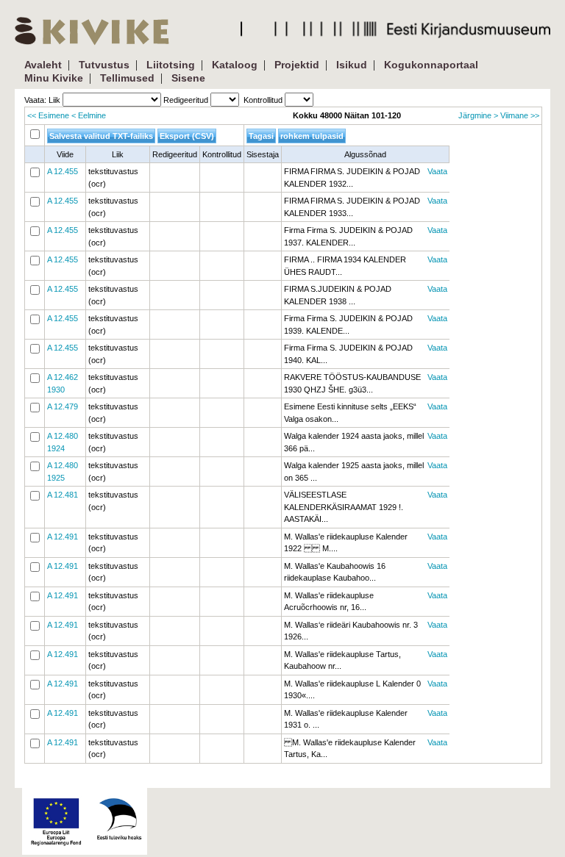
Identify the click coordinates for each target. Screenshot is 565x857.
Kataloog (234, 65)
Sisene (188, 78)
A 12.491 (62, 536)
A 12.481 (62, 494)
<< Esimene (48, 115)
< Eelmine (88, 115)
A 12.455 (62, 171)
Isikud (351, 65)
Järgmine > (478, 115)
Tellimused (127, 78)
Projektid (296, 65)
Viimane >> (519, 115)
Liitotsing (170, 65)
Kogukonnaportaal (431, 65)
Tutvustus (104, 65)
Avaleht (43, 65)
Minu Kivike (53, 78)
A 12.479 (62, 406)
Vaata (437, 171)
